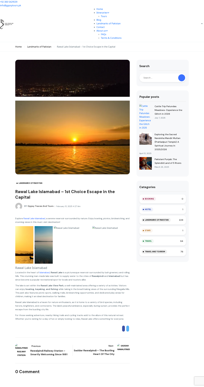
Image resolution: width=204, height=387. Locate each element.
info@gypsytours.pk (10, 5)
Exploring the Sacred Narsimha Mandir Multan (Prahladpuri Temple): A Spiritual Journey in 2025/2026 (167, 142)
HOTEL (148, 209)
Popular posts (149, 97)
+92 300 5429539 (8, 1)
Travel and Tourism (155, 251)
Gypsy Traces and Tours (38, 206)
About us (101, 30)
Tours (104, 16)
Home (99, 9)
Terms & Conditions (111, 37)
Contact (100, 27)
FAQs (103, 34)
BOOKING (149, 199)
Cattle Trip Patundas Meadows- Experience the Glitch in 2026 (168, 110)
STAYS (148, 230)
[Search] (181, 77)
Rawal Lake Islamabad (34, 218)
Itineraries (101, 12)
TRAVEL (148, 241)
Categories (147, 187)
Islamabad (44, 272)
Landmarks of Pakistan (108, 23)
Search (144, 66)
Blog (98, 19)
